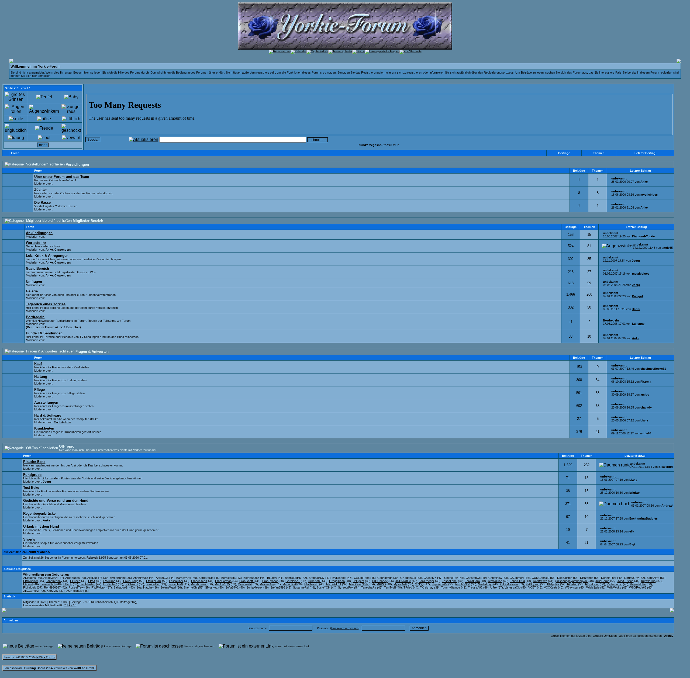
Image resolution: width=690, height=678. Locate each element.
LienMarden (87, 584)
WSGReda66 (637, 587)
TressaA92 (475, 587)
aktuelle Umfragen (605, 635)
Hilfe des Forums (129, 72)
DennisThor (608, 577)
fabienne (638, 323)
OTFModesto (509, 584)
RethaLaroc (614, 584)
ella (631, 531)
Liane (644, 420)
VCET (532, 587)
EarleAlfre (653, 577)
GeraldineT (292, 581)
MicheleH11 (333, 584)
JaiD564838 (403, 581)
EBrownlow (30, 581)
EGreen (75, 581)
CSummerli (517, 577)
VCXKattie (550, 587)
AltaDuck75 (94, 577)
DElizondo (586, 577)
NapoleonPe (439, 584)
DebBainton (564, 577)
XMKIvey (52, 590)
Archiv (668, 635)
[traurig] (16, 137)
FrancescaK (199, 581)
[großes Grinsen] (16, 97)
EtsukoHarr (153, 581)
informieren (437, 72)
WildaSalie (592, 587)
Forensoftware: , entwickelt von (49, 668)
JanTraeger (426, 581)
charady (646, 407)
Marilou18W (222, 584)
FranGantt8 (246, 581)
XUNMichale (74, 590)
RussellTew (76, 587)
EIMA (91, 581)
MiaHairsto (311, 584)
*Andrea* (666, 505)
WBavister (571, 587)
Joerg (636, 260)
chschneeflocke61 (653, 368)
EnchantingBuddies (643, 518)
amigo (644, 394)
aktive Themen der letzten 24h (571, 635)
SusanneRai (301, 587)
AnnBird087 (140, 577)
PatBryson (532, 584)
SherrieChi (190, 587)
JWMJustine (625, 581)
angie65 (667, 247)
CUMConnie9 (540, 577)
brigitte (634, 492)
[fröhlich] (71, 118)
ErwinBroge (130, 581)
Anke (644, 181)
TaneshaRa (368, 587)
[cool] (44, 137)
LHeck (67, 584)
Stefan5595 (277, 587)
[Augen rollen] (16, 109)
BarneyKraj (183, 577)
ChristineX (495, 577)
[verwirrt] (71, 137)
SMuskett (211, 587)
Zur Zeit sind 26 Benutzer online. (27, 552)
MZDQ (419, 584)
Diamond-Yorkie (643, 236)
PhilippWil (553, 584)
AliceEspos (72, 577)
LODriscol (131, 584)
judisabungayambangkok (571, 581)
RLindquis (29, 587)
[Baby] (71, 97)
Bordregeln (611, 320)
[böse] (44, 118)
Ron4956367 (52, 587)
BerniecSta (228, 577)
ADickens (29, 577)
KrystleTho (648, 581)
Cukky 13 (70, 605)
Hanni (636, 309)
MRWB (381, 584)
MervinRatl (289, 584)
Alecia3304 (50, 577)
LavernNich (48, 584)
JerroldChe (495, 581)
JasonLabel (449, 581)
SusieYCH (323, 587)
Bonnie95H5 (293, 577)
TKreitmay (426, 587)
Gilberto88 (314, 581)
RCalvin (572, 584)
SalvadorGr (121, 587)
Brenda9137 (317, 577)
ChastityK (430, 577)
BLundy (272, 577)
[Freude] (44, 128)
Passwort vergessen (344, 628)
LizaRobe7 (110, 584)
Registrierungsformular (376, 72)
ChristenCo (473, 577)
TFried (407, 587)
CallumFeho (362, 577)
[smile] (16, 118)
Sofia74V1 (232, 587)
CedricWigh (384, 577)
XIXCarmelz (31, 590)
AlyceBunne (118, 577)
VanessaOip (512, 587)
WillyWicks (614, 587)
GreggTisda (337, 581)
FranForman (223, 581)
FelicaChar (176, 581)
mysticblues (649, 194)
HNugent (358, 581)
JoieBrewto (540, 581)
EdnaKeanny (54, 581)
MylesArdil (400, 584)
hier (34, 75)
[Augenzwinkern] (44, 109)
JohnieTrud (517, 581)
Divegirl (637, 296)
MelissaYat (245, 584)
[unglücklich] (16, 128)
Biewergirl (665, 466)
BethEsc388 (251, 577)
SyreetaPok (345, 587)
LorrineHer (153, 584)
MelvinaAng (267, 584)
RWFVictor (98, 587)
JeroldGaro (472, 581)
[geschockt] (71, 128)
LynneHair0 (175, 584)
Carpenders (62, 249)
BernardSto (206, 577)
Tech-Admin (62, 422)
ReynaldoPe (638, 584)
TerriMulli (390, 587)
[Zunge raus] (71, 109)
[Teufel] (44, 97)
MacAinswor (199, 584)
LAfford (28, 584)
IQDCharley (380, 581)
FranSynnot (270, 581)
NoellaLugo (485, 584)
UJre (493, 587)
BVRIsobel (339, 577)
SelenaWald (168, 587)
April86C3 (162, 577)
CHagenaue (408, 577)
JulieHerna (602, 581)
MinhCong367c (359, 584)
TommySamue (450, 587)
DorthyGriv (631, 577)
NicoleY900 (462, 584)
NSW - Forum (45, 657)
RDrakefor (592, 584)
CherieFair (451, 577)
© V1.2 (378, 145)
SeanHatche (144, 587)
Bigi (632, 544)
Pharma (645, 381)
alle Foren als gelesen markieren (640, 635)
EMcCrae (109, 581)
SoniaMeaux (254, 587)
